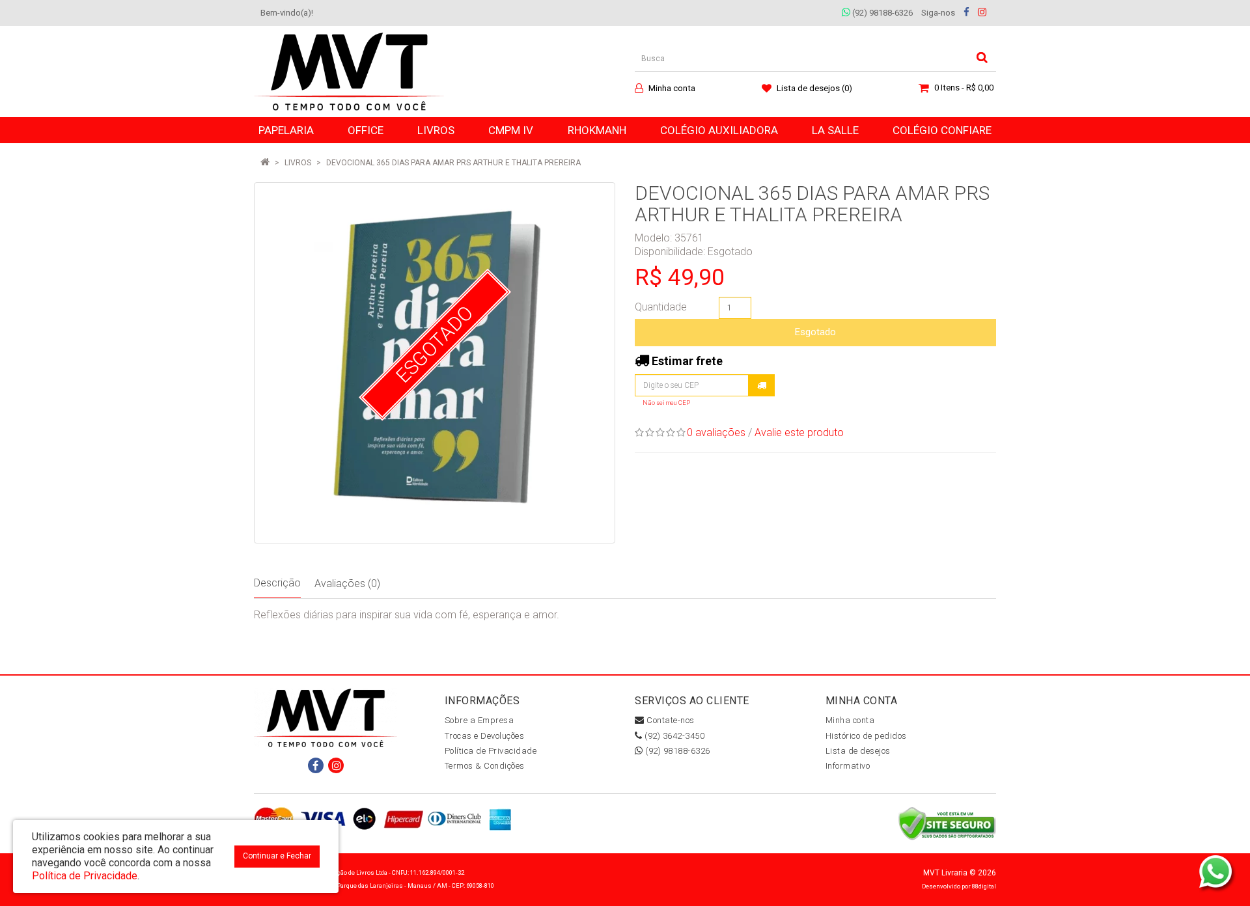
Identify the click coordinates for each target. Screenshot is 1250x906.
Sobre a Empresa (479, 720)
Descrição (277, 583)
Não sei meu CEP (666, 402)
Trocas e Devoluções (485, 736)
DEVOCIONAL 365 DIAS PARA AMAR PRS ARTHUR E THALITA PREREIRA (453, 162)
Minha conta (850, 720)
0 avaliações (716, 432)
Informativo (848, 766)
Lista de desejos (858, 751)
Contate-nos (670, 720)
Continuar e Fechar (277, 855)
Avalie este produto (799, 432)
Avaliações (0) (347, 583)
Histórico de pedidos (866, 736)
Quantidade (661, 307)
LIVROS (298, 162)
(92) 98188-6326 (881, 13)
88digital (984, 886)
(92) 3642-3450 (673, 736)
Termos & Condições (485, 766)
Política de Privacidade (491, 751)
